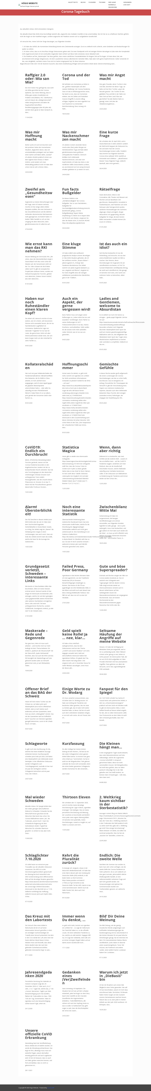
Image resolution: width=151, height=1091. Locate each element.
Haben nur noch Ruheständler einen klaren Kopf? (37, 306)
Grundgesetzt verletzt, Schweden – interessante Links (37, 574)
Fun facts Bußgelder (71, 191)
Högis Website (29, 3)
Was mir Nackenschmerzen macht (75, 135)
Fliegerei (92, 2)
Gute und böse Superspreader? (113, 568)
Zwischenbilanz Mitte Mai (113, 508)
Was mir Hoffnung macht (33, 135)
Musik (83, 2)
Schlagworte (36, 743)
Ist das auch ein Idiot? (113, 245)
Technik (102, 2)
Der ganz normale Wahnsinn (112, 4)
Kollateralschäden (39, 366)
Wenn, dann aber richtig (110, 449)
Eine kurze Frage (108, 134)
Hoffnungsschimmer (75, 366)
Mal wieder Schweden (35, 798)
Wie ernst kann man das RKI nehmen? (38, 247)
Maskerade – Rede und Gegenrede (36, 634)
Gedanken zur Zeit (127, 3)
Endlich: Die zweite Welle (110, 857)
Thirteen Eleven (76, 797)
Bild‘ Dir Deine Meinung (112, 918)
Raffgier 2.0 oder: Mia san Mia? (37, 78)
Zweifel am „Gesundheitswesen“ (38, 192)
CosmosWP (50, 1088)
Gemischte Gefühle (108, 366)
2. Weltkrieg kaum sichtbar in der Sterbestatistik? (113, 802)
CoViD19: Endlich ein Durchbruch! (36, 450)
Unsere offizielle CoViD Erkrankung (38, 1034)
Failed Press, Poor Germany (75, 568)
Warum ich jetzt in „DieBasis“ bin (113, 975)
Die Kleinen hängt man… (110, 745)
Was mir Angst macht (112, 76)
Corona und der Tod (76, 76)
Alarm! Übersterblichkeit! (38, 510)
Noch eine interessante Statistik (73, 510)
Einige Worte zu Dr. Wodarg (76, 690)
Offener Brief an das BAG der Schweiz (38, 692)
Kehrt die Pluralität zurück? (70, 859)
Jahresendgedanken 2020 (38, 974)
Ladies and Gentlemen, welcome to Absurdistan (110, 304)
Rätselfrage (109, 189)
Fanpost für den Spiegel (113, 690)
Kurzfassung (73, 743)
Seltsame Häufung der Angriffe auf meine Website (112, 636)
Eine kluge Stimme (71, 245)
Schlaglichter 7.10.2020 (37, 857)
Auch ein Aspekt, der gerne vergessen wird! (76, 304)
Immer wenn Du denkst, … (73, 918)
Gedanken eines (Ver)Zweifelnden (76, 977)
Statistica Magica (70, 449)
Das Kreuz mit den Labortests (38, 918)
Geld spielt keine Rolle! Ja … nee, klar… (75, 634)
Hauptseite (73, 2)
